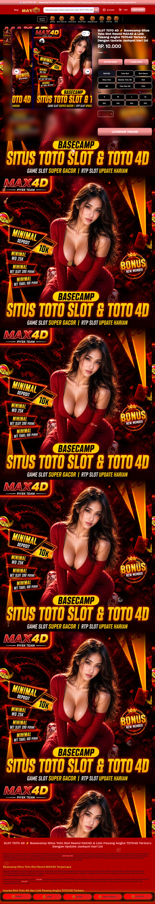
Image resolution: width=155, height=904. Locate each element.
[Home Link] (31, 10)
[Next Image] (87, 71)
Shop (16, 10)
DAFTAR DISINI (110, 62)
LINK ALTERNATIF (109, 897)
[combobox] (68, 10)
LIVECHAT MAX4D (125, 132)
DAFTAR (79, 896)
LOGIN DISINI (136, 62)
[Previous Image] (16, 71)
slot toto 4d (68, 856)
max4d (39, 879)
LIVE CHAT (139, 897)
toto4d (24, 881)
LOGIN (49, 896)
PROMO (19, 896)
